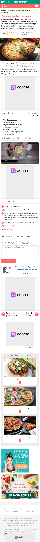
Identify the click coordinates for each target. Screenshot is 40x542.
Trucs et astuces (29, 511)
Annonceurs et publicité (12, 529)
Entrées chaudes (32, 71)
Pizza (24, 71)
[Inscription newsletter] (20, 486)
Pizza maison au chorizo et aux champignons (20, 437)
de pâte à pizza (12, 120)
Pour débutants (19, 69)
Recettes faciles (10, 509)
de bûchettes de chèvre (14, 125)
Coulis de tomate (8, 134)
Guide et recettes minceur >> (17, 1)
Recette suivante (30, 314)
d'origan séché (18, 132)
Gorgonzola (4, 71)
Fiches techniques (12, 511)
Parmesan (19, 71)
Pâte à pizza (4, 74)
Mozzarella (12, 71)
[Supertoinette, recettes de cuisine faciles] (4, 5)
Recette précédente (11, 314)
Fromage (12, 74)
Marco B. (9, 229)
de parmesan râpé (12, 127)
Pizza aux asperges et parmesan (20, 379)
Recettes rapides (30, 69)
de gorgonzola (11, 122)
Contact (25, 529)
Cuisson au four (9, 69)
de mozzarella (12, 129)
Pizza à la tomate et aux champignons (20, 408)
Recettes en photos (14, 10)
